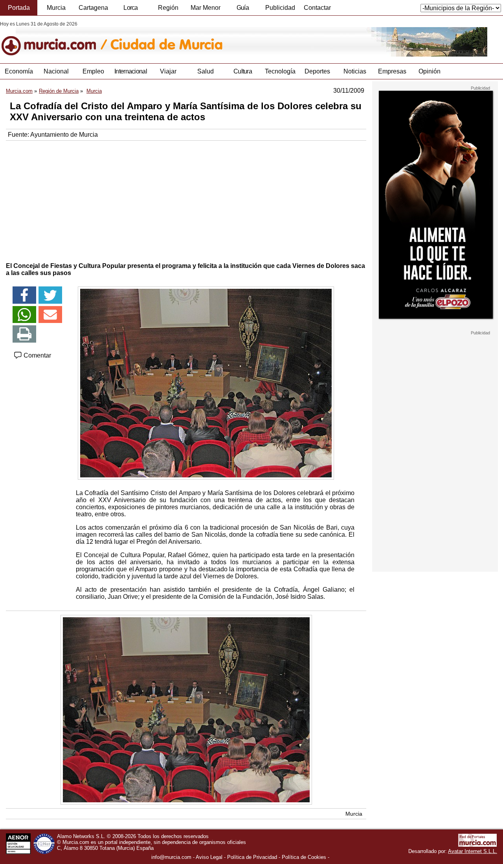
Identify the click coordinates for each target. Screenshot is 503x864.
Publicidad (280, 7)
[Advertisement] (186, 200)
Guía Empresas (242, 9)
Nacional (56, 71)
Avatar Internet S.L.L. (472, 851)
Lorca (130, 7)
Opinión (430, 71)
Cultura (242, 71)
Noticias (354, 71)
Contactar (317, 7)
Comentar (36, 355)
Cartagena (93, 7)
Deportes (317, 71)
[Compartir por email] (50, 314)
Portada (19, 7)
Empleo (93, 71)
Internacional (130, 71)
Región (168, 7)
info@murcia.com (171, 857)
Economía (19, 71)
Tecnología (280, 71)
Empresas (392, 71)
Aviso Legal (209, 857)
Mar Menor (205, 7)
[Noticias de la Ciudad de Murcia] (191, 39)
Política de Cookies (304, 857)
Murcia (56, 7)
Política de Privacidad (252, 857)
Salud (205, 71)
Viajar (168, 71)
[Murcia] (54, 39)
